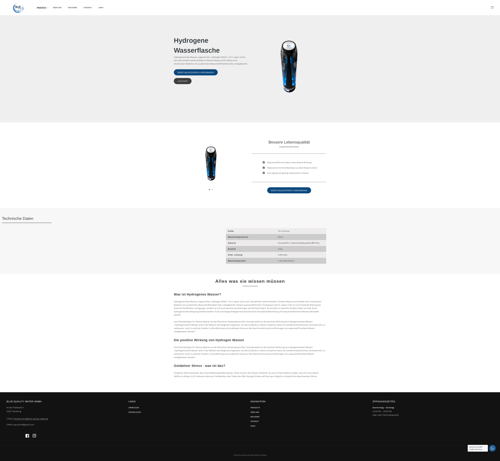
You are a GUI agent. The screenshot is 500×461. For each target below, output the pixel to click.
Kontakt (255, 421)
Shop (253, 426)
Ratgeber (255, 417)
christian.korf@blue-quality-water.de (30, 418)
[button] (42, 7)
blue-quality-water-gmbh (246, 455)
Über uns (255, 412)
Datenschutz (135, 412)
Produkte (255, 407)
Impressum (134, 407)
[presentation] (170, 167)
